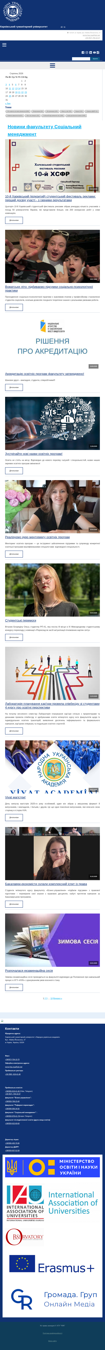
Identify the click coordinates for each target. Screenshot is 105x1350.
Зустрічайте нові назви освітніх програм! (33, 453)
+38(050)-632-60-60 (12, 1123)
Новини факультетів (15, 115)
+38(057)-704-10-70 (12, 1060)
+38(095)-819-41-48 (12, 1091)
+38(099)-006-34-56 (12, 1109)
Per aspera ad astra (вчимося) (18, 111)
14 (19, 88)
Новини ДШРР (92, 111)
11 (10, 88)
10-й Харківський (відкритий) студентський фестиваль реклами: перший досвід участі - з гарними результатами (50, 198)
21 (19, 92)
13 (16, 88)
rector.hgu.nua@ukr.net (91, 35)
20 (16, 92)
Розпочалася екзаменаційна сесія (29, 970)
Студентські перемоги (20, 620)
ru (64, 27)
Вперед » (57, 998)
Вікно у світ (66, 111)
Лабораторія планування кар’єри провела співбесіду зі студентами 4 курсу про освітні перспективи (52, 705)
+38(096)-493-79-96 (12, 1143)
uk (62, 27)
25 (10, 96)
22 (22, 92)
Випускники (38, 111)
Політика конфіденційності (52, 1333)
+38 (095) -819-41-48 (12, 1074)
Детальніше (14, 220)
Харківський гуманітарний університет (24, 26)
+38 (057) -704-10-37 (12, 1094)
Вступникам (52, 111)
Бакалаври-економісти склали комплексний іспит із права (46, 884)
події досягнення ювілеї (76, 115)
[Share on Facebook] (2, 1021)
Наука (78, 111)
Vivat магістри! (15, 797)
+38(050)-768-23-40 (12, 1101)
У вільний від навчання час (53, 115)
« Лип (7, 103)
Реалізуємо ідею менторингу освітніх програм (37, 537)
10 (51, 998)
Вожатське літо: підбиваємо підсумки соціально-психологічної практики (49, 288)
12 (13, 88)
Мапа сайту (52, 1341)
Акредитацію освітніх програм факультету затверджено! (44, 373)
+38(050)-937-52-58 (12, 1151)
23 (26, 92)
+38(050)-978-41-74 (12, 1116)
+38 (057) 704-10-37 (92, 38)
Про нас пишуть (33, 115)
